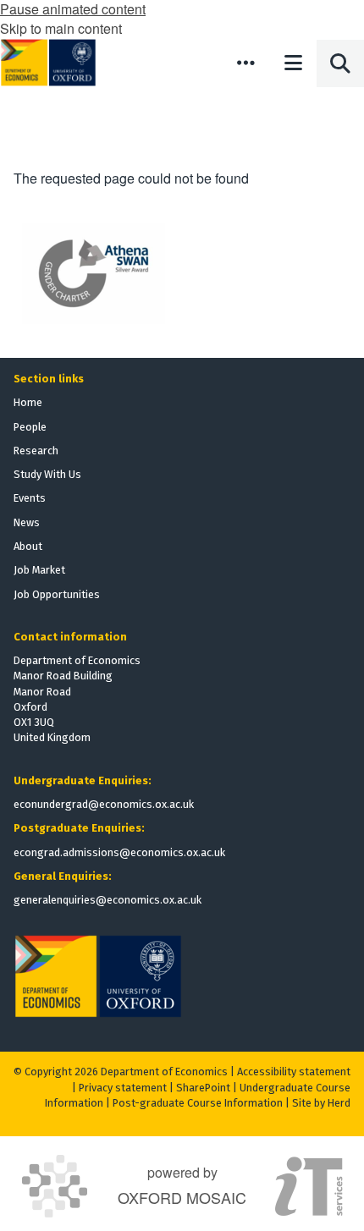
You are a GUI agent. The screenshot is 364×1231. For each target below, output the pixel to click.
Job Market (39, 569)
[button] (245, 62)
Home (28, 402)
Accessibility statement (293, 1071)
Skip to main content (61, 28)
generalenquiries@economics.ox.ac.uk (107, 899)
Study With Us (47, 474)
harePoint (206, 1087)
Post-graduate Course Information (198, 1102)
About (28, 546)
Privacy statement (123, 1087)
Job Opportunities (57, 594)
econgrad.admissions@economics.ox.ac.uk (119, 852)
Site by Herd (321, 1102)
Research (36, 450)
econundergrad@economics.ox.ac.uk (104, 804)
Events (30, 498)
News (27, 522)
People (30, 426)
